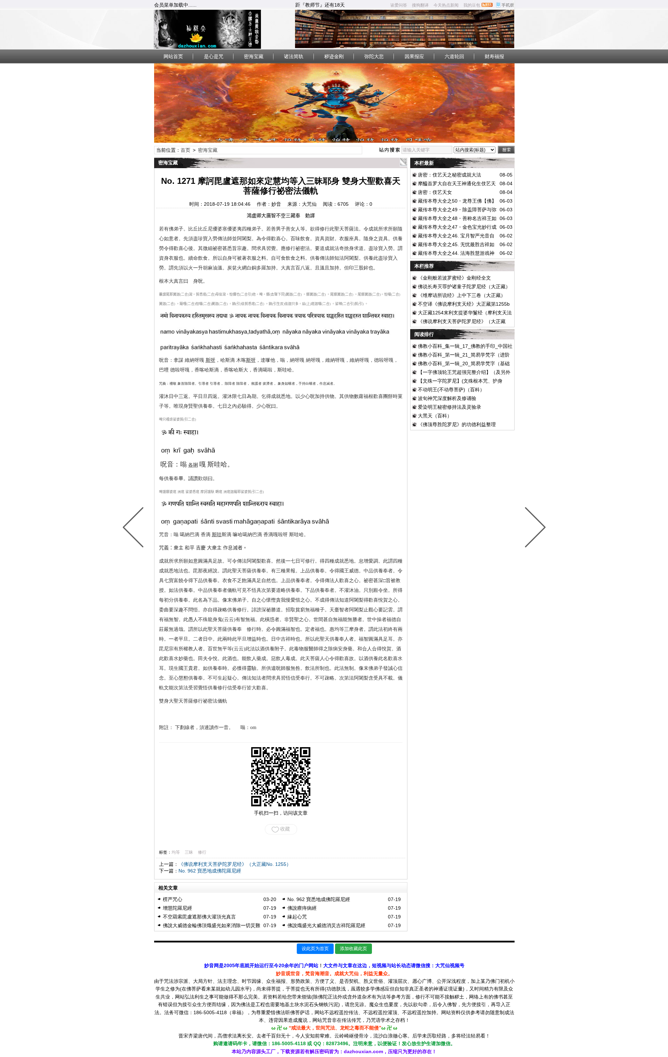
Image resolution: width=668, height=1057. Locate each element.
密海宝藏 (253, 56)
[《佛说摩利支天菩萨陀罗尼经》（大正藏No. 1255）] (134, 528)
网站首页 (173, 56)
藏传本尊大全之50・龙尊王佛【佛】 (457, 201)
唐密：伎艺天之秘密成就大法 (449, 175)
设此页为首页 (315, 948)
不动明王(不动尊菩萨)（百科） (451, 389)
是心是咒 (213, 56)
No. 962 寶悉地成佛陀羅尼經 (209, 871)
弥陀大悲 (374, 56)
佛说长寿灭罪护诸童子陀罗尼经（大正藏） (464, 286)
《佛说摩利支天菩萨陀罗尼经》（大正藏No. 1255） (234, 864)
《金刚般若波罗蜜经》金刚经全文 (454, 278)
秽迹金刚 (334, 56)
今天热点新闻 (446, 5)
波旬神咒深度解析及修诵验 (447, 398)
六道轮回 (454, 56)
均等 (176, 852)
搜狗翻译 (420, 5)
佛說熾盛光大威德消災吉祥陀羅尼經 (326, 925)
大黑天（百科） (435, 415)
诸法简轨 (293, 56)
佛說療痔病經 (302, 908)
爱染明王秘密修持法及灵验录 (449, 407)
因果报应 (414, 56)
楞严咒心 (172, 899)
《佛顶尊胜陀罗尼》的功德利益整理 (457, 424)
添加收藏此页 (353, 948)
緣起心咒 (297, 916)
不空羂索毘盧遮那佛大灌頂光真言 (199, 916)
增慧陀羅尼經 (177, 908)
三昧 (189, 852)
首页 (185, 150)
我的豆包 (471, 5)
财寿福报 (494, 56)
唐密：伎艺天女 (435, 192)
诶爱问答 (398, 5)
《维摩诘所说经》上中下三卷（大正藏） (462, 295)
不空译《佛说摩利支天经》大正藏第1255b (464, 304)
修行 (202, 852)
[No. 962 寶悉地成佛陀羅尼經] (533, 528)
